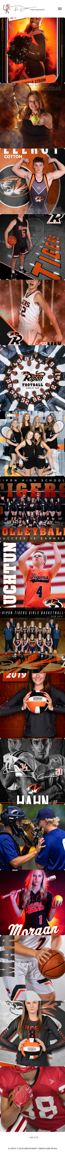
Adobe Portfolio (51, 1148)
